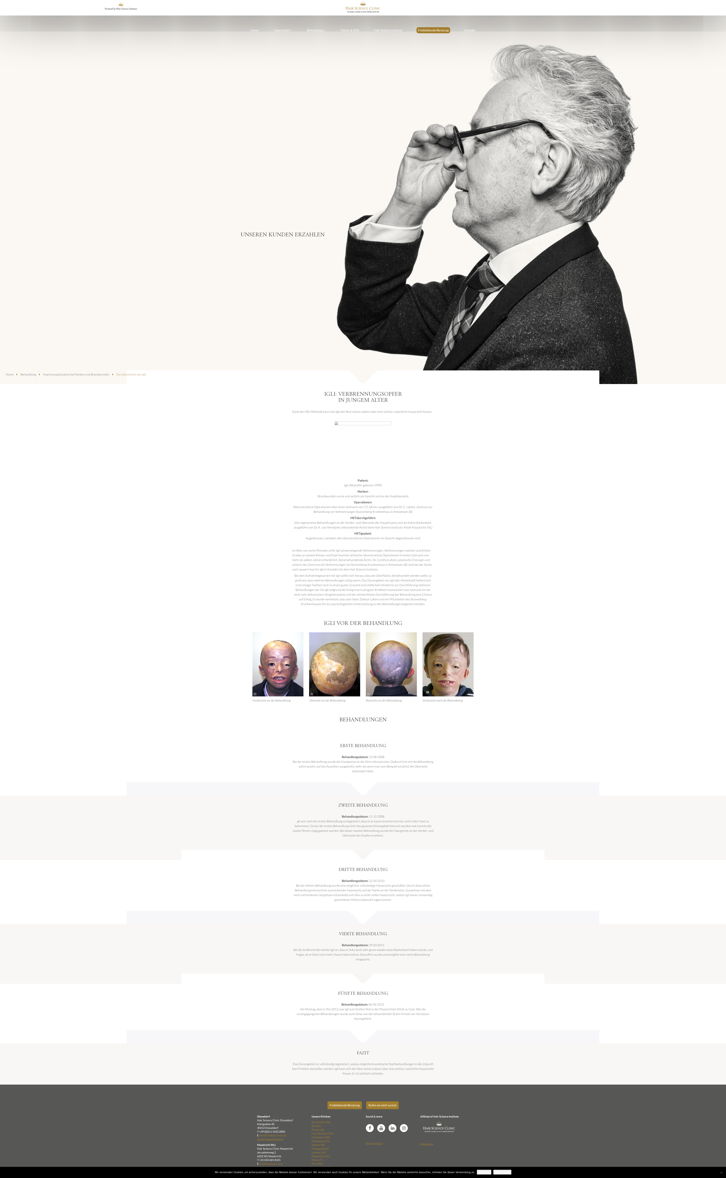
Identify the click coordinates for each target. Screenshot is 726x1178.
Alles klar (484, 1172)
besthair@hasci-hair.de (272, 1135)
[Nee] (721, 1172)
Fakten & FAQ (350, 30)
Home (255, 30)
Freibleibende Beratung (433, 30)
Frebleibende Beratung (345, 1105)
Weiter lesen (502, 1172)
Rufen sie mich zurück (382, 1105)
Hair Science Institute (388, 30)
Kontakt (470, 30)
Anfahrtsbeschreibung (270, 1139)
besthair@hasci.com (271, 1163)
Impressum (426, 1143)
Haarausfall (282, 30)
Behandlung (315, 30)
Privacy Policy (374, 1143)
